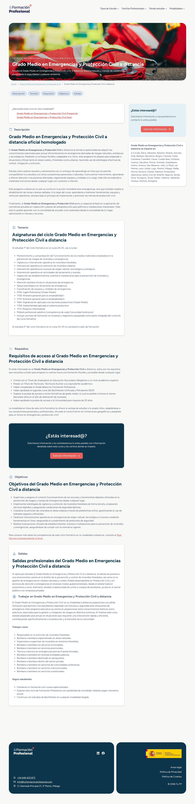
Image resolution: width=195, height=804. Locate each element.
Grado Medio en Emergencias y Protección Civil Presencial (47, 113)
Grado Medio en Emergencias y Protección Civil (40, 84)
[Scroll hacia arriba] (187, 788)
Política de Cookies (172, 776)
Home (13, 84)
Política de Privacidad (171, 771)
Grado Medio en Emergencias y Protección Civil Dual (44, 117)
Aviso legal (176, 767)
